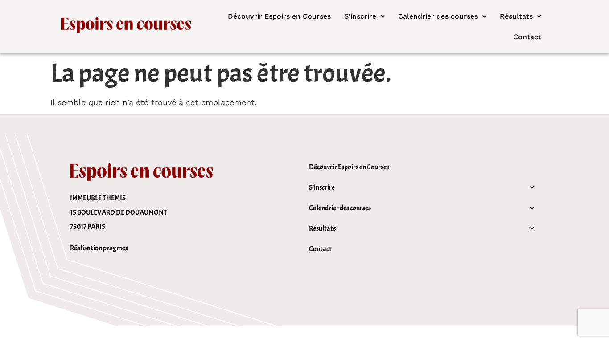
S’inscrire (360, 16)
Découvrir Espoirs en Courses (279, 16)
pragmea (116, 248)
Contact (527, 37)
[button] (364, 16)
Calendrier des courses (438, 16)
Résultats (516, 16)
